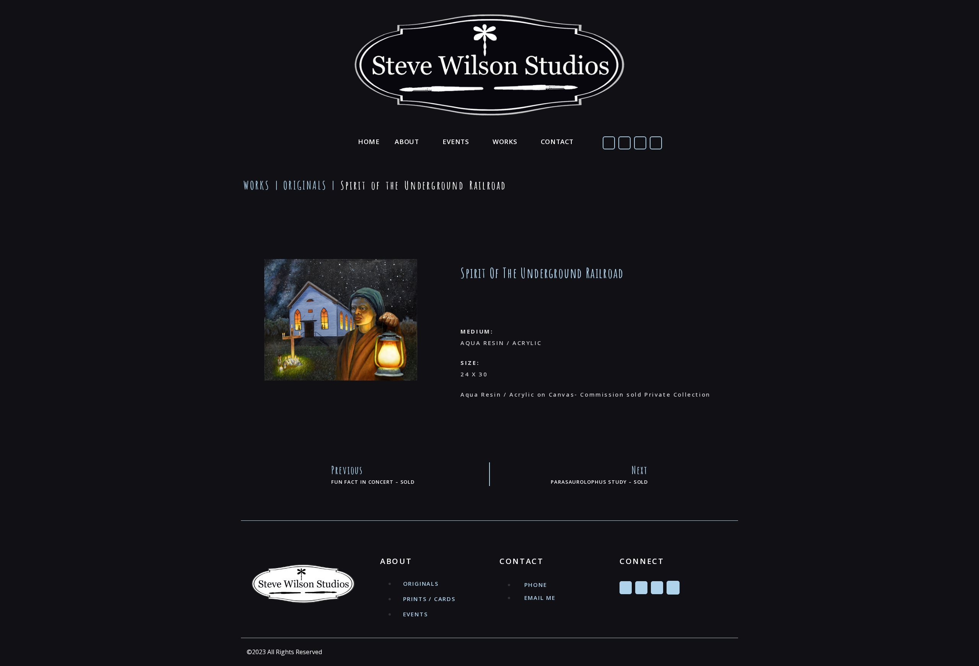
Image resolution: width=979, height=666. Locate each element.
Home (368, 141)
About (407, 141)
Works (505, 141)
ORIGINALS (305, 185)
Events (455, 141)
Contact (557, 141)
